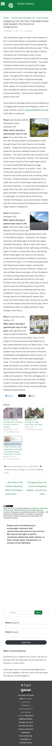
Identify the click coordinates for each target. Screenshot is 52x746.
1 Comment (27, 31)
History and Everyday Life (23, 17)
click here (24, 672)
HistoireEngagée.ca (22, 676)
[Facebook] (25, 685)
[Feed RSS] (30, 685)
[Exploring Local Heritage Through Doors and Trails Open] (34, 413)
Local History (42, 17)
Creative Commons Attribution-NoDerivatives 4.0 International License (25, 510)
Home (6, 17)
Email (12, 632)
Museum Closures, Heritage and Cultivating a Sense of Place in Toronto (12, 423)
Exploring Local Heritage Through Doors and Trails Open (33, 422)
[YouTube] (27, 685)
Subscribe (26, 642)
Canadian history (10, 469)
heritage (21, 469)
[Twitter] (22, 685)
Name (12, 623)
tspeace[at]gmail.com (34, 110)
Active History (25, 3)
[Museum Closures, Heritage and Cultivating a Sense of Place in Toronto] (12, 413)
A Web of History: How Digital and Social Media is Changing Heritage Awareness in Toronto (12, 450)
